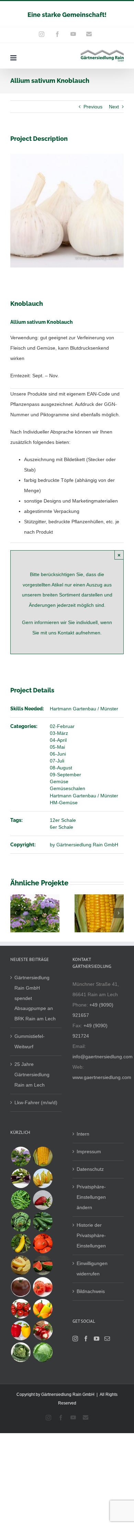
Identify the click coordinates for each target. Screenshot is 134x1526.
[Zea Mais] (42, 1156)
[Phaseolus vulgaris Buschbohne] (20, 1200)
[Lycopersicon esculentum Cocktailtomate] (20, 1309)
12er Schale (63, 820)
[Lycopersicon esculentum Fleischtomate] (42, 1287)
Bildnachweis (91, 1291)
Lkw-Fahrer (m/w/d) (35, 1102)
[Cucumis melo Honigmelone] (20, 1265)
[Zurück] (15, 913)
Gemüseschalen (67, 788)
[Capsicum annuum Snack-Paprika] (42, 1309)
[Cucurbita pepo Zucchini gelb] (20, 1243)
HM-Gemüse (64, 802)
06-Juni (58, 754)
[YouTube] (96, 1338)
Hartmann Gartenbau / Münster (84, 708)
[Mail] (107, 1338)
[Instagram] (75, 1338)
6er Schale (61, 827)
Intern (83, 1134)
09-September (65, 774)
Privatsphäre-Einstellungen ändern (91, 1197)
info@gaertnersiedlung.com (102, 1056)
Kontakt (67, 632)
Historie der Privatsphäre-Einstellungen (91, 1235)
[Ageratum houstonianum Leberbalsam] (20, 1156)
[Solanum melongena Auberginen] (20, 1178)
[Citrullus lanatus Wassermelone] (42, 1265)
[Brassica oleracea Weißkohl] (42, 1352)
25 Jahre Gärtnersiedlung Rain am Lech (31, 1074)
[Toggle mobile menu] (14, 57)
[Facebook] (86, 1338)
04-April (58, 740)
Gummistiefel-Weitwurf (29, 1041)
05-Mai (57, 747)
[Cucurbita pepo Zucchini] (42, 1222)
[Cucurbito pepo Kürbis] (42, 1243)
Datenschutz (90, 1169)
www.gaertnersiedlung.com (101, 1077)
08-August (61, 767)
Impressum (89, 1151)
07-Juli (57, 761)
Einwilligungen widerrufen (92, 1268)
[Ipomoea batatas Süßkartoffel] (42, 1200)
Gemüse (59, 781)
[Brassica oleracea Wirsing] (20, 1352)
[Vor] (118, 913)
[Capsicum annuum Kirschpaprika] (42, 1330)
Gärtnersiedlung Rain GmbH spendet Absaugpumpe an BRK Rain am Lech (35, 998)
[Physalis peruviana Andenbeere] (42, 1178)
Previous (92, 106)
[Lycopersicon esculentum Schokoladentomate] (20, 1287)
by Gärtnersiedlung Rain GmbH (84, 844)
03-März (59, 733)
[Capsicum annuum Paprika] (20, 1330)
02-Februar (62, 726)
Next (114, 106)
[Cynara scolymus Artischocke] (20, 1222)
